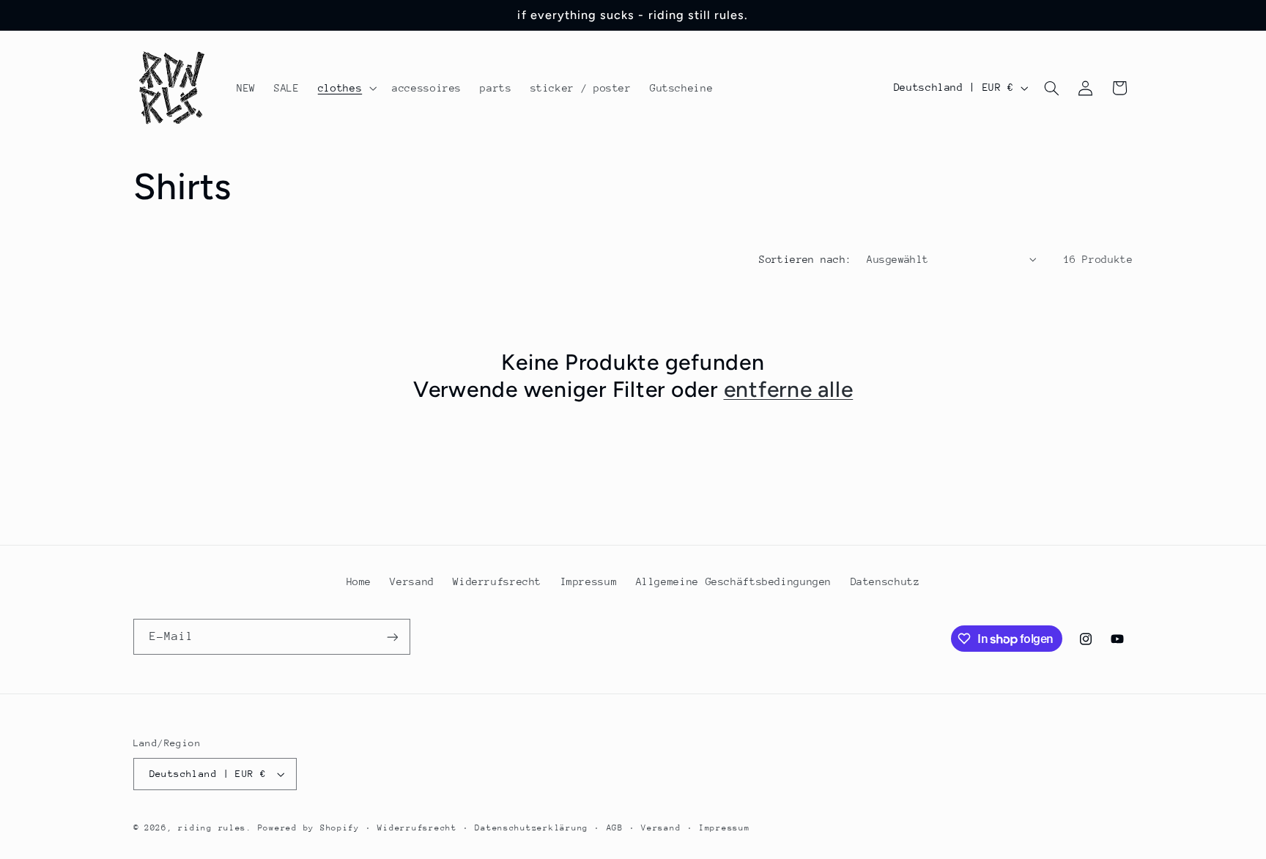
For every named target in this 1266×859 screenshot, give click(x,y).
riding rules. (215, 828)
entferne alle (789, 389)
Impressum (589, 581)
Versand (412, 581)
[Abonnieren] (392, 637)
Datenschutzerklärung (531, 828)
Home (359, 581)
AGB (615, 828)
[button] (345, 88)
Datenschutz (885, 581)
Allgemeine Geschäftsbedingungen (734, 581)
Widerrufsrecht (497, 581)
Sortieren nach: (805, 259)
